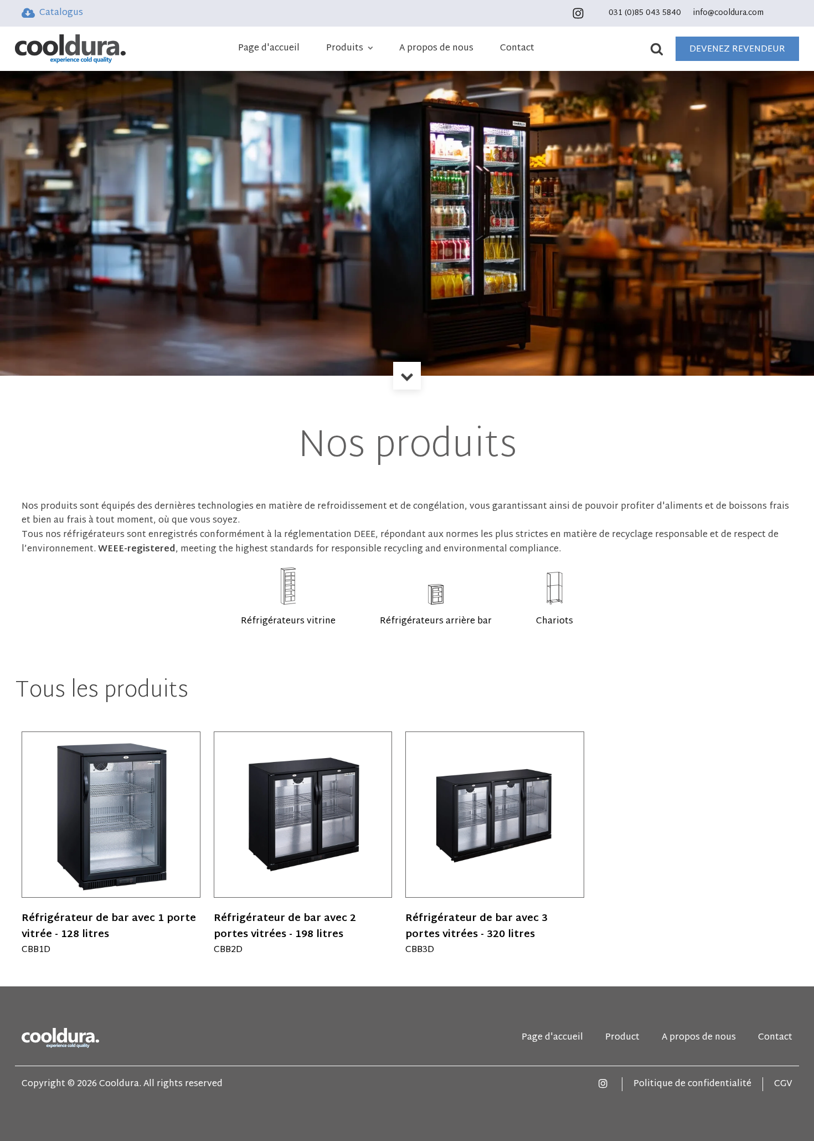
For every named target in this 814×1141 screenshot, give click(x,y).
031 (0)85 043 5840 (645, 13)
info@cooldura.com (728, 13)
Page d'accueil (269, 49)
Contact (517, 49)
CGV (783, 1084)
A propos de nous (436, 49)
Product (622, 1038)
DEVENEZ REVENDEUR (737, 50)
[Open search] (661, 49)
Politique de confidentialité (692, 1084)
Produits (344, 49)
